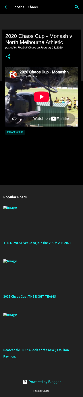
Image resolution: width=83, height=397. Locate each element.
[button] (8, 57)
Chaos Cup (15, 132)
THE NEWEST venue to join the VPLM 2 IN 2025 (37, 243)
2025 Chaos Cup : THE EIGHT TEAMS (29, 296)
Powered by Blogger (44, 382)
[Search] (76, 7)
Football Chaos (25, 7)
